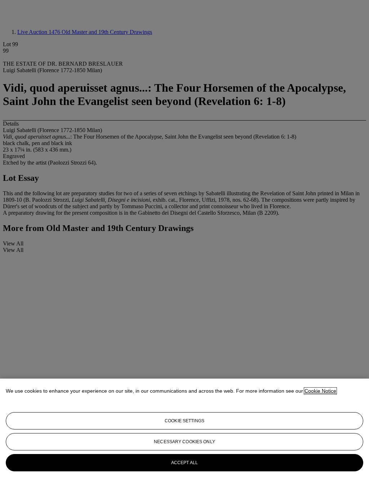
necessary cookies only (184, 441)
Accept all (184, 462)
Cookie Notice (320, 391)
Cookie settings (184, 420)
